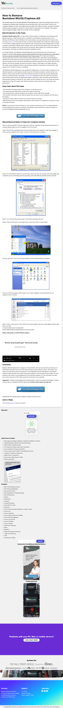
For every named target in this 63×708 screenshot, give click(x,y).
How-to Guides (8, 523)
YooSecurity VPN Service (8, 697)
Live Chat (56, 3)
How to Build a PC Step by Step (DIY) (14, 449)
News (5, 527)
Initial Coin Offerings (10, 525)
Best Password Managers (11, 489)
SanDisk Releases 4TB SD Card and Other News (17, 443)
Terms (53, 706)
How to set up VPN (9, 519)
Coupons (6, 501)
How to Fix (7, 511)
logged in (12, 403)
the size (12, 42)
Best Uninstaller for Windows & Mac (14, 493)
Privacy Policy (49, 706)
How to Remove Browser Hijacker (13, 515)
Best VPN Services (9, 495)
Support (44, 706)
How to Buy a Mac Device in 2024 (13, 457)
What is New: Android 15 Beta (12, 445)
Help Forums (40, 706)
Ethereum (7, 507)
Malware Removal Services (8, 691)
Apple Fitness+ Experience (11, 455)
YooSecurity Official (9, 537)
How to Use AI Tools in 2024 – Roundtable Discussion (18, 451)
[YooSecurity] (7, 4)
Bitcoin (6, 497)
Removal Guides (30, 706)
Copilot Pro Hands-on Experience (13, 453)
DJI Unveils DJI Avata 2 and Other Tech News (16, 447)
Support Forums (25, 693)
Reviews (6, 529)
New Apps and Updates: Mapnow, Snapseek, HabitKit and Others (22, 441)
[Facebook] (43, 691)
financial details (29, 75)
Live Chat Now (31, 640)
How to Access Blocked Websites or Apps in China (18, 509)
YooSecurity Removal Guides (8, 8)
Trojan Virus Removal (10, 533)
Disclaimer (57, 706)
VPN (5, 535)
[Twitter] (45, 691)
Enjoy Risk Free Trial (9, 505)
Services (35, 706)
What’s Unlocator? (9, 459)
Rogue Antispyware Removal (12, 531)
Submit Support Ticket (27, 695)
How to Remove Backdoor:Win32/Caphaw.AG (21, 17)
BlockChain (7, 499)
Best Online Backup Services (12, 487)
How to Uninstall (8, 521)
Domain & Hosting (9, 503)
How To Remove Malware (11, 517)
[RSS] (47, 691)
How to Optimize (9, 513)
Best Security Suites (9, 491)
